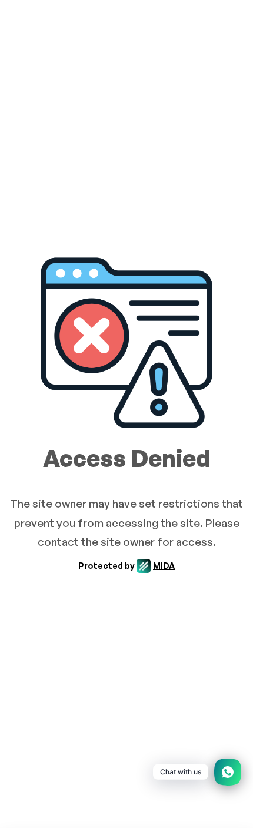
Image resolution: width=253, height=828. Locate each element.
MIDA (164, 566)
